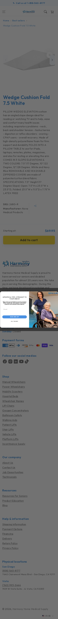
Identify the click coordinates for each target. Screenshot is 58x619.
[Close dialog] (56, 293)
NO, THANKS (14, 321)
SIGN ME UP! (14, 316)
